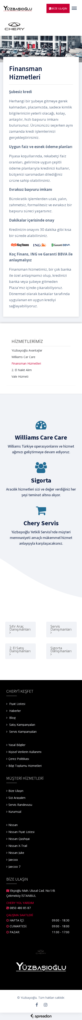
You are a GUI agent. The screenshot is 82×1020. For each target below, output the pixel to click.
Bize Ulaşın (15, 791)
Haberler (14, 711)
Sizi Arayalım (16, 798)
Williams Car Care (23, 357)
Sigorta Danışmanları (60, 649)
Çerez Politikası (18, 759)
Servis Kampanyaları (23, 732)
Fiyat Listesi (16, 704)
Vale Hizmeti (20, 376)
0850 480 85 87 (20, 908)
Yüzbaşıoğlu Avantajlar (27, 350)
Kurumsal (14, 812)
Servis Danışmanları (60, 628)
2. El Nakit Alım (22, 370)
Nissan (13, 825)
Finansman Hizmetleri (26, 363)
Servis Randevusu (20, 805)
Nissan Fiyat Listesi (21, 832)
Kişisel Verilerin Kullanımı (24, 752)
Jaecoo (13, 860)
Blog (12, 718)
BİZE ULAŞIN (59, 8)
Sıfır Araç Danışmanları (19, 628)
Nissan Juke (16, 853)
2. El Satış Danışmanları (19, 649)
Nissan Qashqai (19, 839)
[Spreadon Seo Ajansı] (41, 1016)
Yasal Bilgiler (16, 745)
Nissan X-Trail (17, 846)
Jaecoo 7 (14, 867)
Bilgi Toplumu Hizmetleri (25, 766)
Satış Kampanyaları (22, 725)
